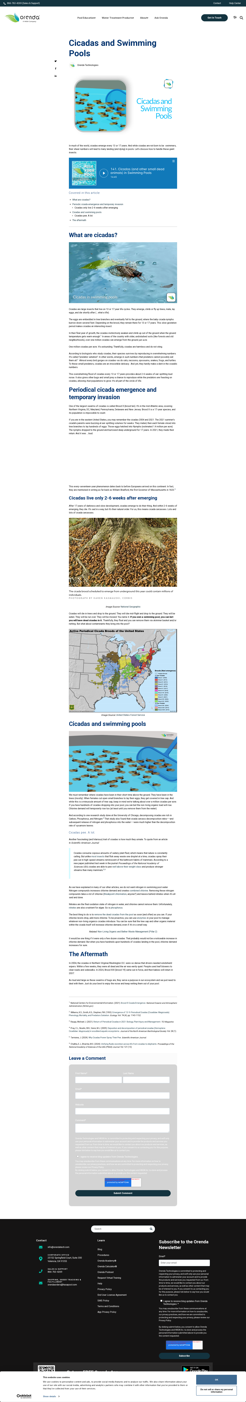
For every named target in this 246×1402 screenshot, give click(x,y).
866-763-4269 (14, 3)
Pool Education (85, 17)
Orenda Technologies (87, 65)
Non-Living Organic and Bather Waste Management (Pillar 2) (127, 931)
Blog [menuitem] (100, 1249)
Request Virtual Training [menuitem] (109, 1277)
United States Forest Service (130, 715)
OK (216, 1380)
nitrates (72, 907)
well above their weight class (126, 866)
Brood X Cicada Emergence (133, 1003)
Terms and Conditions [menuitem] (108, 1306)
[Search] (151, 1229)
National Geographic (131, 606)
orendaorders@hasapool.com (62, 1284)
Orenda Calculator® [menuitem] (107, 1266)
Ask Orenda (161, 17)
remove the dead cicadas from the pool (113, 914)
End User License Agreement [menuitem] (112, 1295)
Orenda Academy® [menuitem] (107, 1260)
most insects (97, 856)
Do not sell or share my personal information (216, 1390)
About (143, 17)
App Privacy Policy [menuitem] (107, 1312)
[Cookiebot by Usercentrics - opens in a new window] (24, 1396)
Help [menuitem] (100, 1283)
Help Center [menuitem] (235, 3)
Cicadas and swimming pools (87, 212)
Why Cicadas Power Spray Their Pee (105, 1037)
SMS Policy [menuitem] (103, 1300)
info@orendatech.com (58, 1247)
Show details (49, 1396)
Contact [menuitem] (217, 3)
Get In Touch (214, 17)
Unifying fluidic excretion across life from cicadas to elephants (129, 1044)
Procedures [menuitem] (103, 1255)
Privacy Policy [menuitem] (105, 1289)
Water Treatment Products (117, 17)
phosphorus (117, 907)
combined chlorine (139, 890)
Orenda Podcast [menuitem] (106, 1272)
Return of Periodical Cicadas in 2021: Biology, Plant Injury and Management (127, 1022)
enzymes (141, 918)
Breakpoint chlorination (115, 894)
